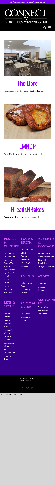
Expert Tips (9, 263)
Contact (41, 290)
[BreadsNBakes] (27, 184)
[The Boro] (27, 58)
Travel (7, 359)
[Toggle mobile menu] (49, 27)
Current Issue (44, 307)
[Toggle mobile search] (44, 27)
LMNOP (27, 146)
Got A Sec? (9, 273)
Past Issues (43, 310)
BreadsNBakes (27, 209)
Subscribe (42, 313)
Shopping (8, 356)
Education (8, 326)
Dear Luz (8, 260)
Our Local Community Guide (26, 316)
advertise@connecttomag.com (36, 2)
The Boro (27, 83)
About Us (42, 283)
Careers (41, 287)
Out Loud (8, 289)
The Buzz (8, 292)
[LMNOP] (27, 121)
